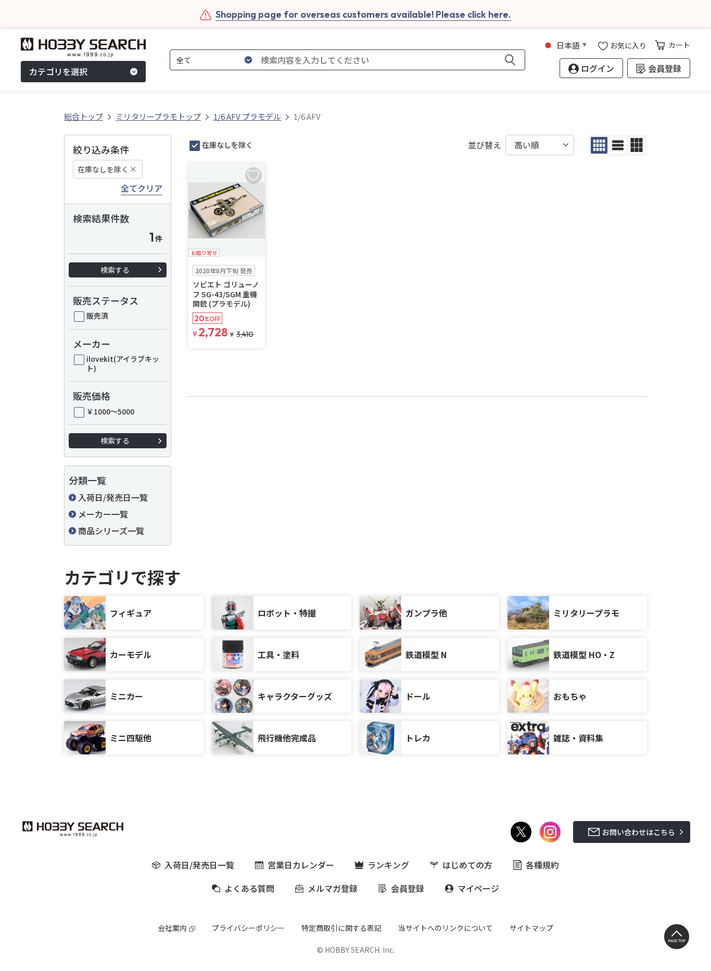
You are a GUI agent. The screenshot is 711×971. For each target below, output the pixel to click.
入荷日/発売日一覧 (113, 497)
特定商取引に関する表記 (341, 927)
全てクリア (141, 188)
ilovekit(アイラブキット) (122, 363)
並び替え (484, 145)
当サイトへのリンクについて (445, 927)
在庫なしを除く (103, 169)
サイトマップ (531, 927)
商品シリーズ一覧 (111, 530)
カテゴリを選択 (58, 72)
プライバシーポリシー (248, 927)
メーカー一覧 (103, 514)
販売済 (97, 315)
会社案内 (172, 927)
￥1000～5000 (110, 411)
